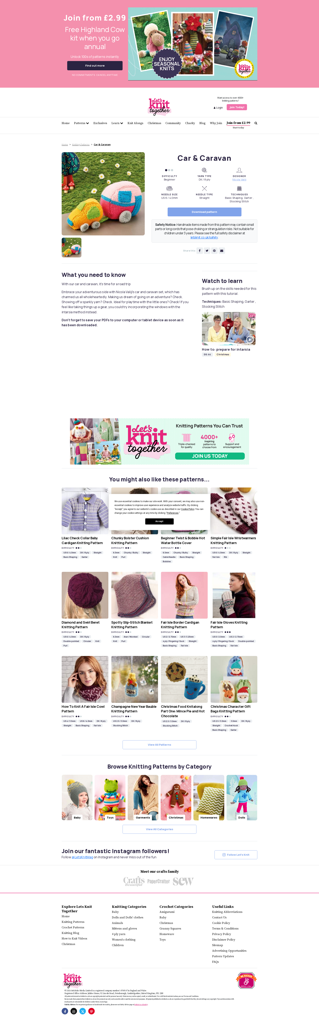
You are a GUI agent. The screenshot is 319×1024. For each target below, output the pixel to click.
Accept (159, 521)
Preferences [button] (173, 513)
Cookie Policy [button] (187, 509)
